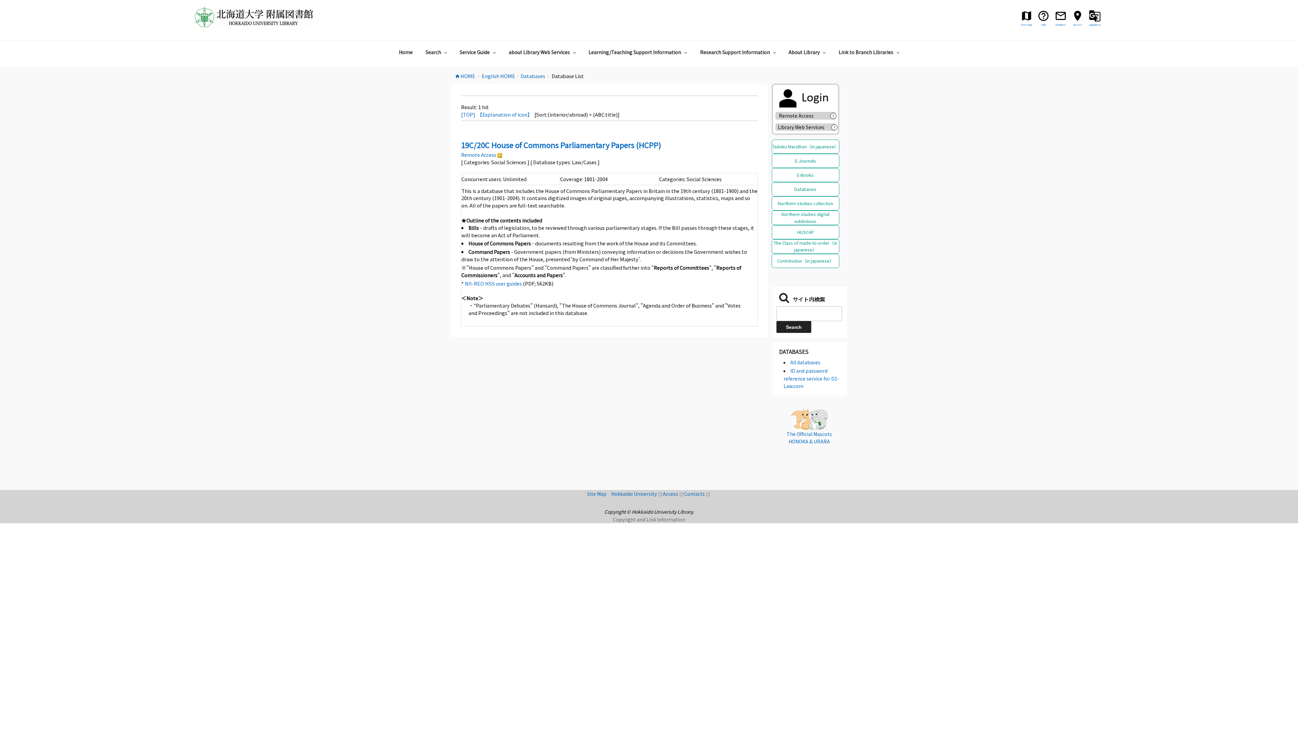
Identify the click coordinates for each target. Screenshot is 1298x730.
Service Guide (475, 52)
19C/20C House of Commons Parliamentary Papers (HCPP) (561, 144)
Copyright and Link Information (649, 519)
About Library (804, 52)
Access (673, 493)
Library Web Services (801, 127)
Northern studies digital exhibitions (806, 217)
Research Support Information (735, 52)
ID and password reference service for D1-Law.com (811, 378)
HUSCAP (805, 232)
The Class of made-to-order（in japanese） (805, 246)
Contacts (697, 493)
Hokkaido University (637, 493)
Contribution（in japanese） (805, 261)
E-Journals (805, 160)
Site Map (599, 493)
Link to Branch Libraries (866, 52)
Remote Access (478, 154)
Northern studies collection (805, 203)
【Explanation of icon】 (504, 114)
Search (433, 52)
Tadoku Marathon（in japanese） (805, 146)
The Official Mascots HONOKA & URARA (809, 438)
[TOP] (468, 114)
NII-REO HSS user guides (493, 283)
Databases (805, 189)
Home (406, 52)
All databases (805, 362)
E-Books (805, 175)
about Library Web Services (539, 52)
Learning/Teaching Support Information (634, 52)
